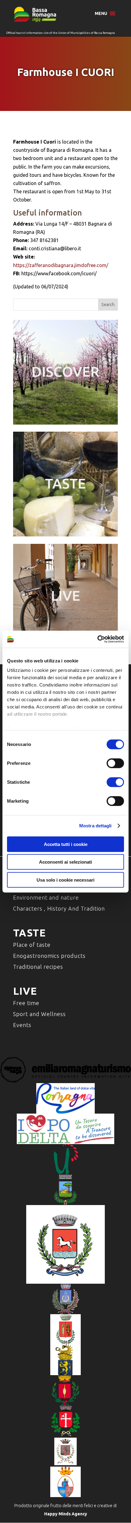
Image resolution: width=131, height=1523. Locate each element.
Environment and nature (46, 897)
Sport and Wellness (39, 1014)
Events (22, 1025)
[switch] (115, 763)
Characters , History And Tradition (59, 908)
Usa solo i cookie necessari (65, 879)
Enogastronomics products (49, 956)
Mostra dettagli (95, 825)
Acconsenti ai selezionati (65, 862)
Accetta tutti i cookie (65, 844)
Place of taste (32, 945)
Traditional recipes (38, 967)
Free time (26, 1003)
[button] (101, 13)
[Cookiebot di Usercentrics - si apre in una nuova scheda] (97, 639)
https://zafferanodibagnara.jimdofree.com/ (60, 265)
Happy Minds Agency (65, 1513)
